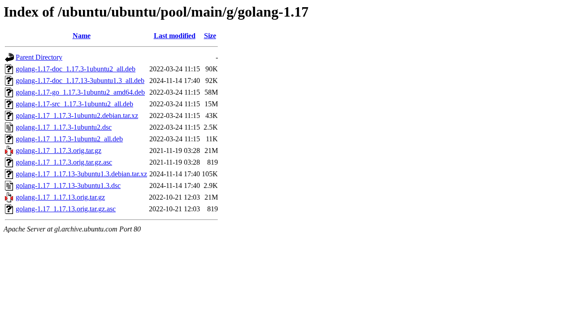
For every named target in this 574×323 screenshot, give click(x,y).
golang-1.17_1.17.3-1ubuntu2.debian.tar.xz (77, 115)
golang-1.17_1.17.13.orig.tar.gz (60, 197)
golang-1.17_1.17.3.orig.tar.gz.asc (64, 162)
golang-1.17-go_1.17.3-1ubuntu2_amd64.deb (80, 92)
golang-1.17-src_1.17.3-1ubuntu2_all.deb (74, 104)
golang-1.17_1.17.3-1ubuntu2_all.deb (69, 139)
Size (210, 35)
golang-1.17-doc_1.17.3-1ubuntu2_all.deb (75, 69)
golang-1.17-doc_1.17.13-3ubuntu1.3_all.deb (80, 80)
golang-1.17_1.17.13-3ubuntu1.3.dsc (68, 185)
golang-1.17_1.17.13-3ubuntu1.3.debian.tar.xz (81, 174)
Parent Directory (39, 57)
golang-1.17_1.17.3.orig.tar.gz (58, 150)
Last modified (175, 35)
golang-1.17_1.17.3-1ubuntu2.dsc (64, 127)
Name (82, 35)
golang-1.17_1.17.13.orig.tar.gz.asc (66, 209)
